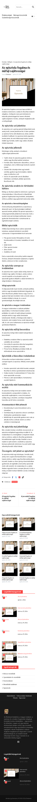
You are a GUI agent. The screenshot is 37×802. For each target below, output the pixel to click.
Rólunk (15, 698)
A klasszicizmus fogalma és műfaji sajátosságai (9, 533)
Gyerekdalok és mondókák (11, 677)
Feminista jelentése (23, 631)
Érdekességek (7, 15)
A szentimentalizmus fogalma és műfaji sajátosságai (26, 534)
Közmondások (8, 681)
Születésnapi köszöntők (10, 18)
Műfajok (10, 62)
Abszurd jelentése (23, 619)
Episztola (14, 482)
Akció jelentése (22, 596)
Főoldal (4, 62)
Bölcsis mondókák (9, 674)
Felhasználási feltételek (24, 696)
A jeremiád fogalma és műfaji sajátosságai (26, 557)
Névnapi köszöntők (20, 15)
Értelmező (8, 74)
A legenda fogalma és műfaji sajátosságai (8, 579)
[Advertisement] (18, 38)
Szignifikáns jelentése (24, 642)
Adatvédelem (11, 696)
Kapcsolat (22, 698)
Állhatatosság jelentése (25, 653)
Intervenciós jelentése (24, 608)
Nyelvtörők (6, 688)
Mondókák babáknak (10, 684)
